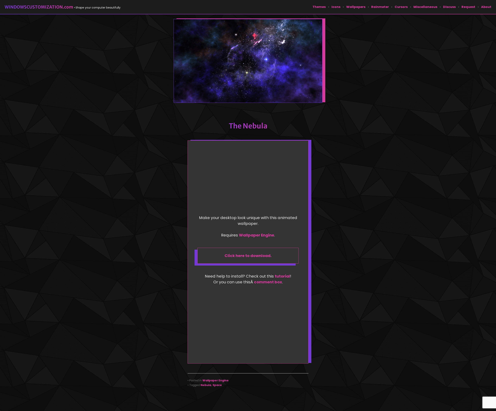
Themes (319, 7)
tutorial (282, 276)
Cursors (401, 7)
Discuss (449, 7)
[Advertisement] (249, 179)
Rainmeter (380, 7)
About (486, 7)
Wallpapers (355, 7)
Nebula (206, 385)
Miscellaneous (425, 7)
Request (468, 7)
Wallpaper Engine (256, 235)
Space (217, 385)
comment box (268, 282)
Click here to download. (248, 255)
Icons (336, 7)
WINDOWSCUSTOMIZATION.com (39, 7)
